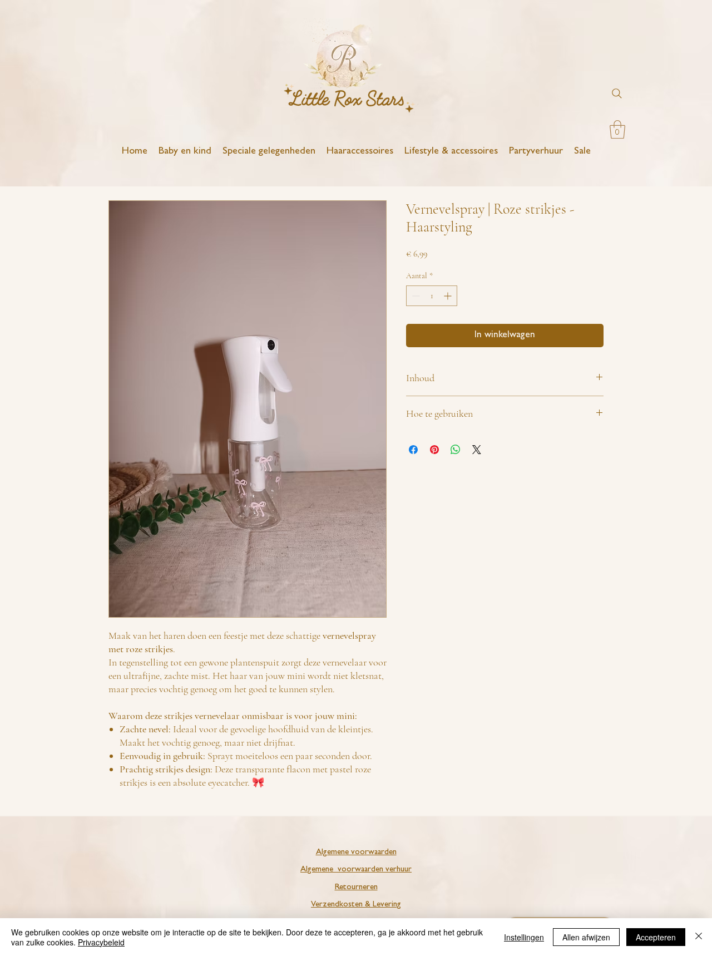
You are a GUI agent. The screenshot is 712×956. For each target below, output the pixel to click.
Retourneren (356, 888)
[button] (617, 129)
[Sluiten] (698, 937)
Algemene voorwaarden (356, 853)
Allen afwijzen (586, 937)
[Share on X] (476, 449)
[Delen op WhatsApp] (455, 449)
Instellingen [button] (524, 937)
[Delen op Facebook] (413, 449)
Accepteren (656, 937)
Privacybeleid (101, 942)
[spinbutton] (432, 295)
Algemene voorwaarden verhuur (356, 870)
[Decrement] (415, 295)
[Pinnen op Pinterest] (434, 449)
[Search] (617, 93)
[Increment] (449, 295)
